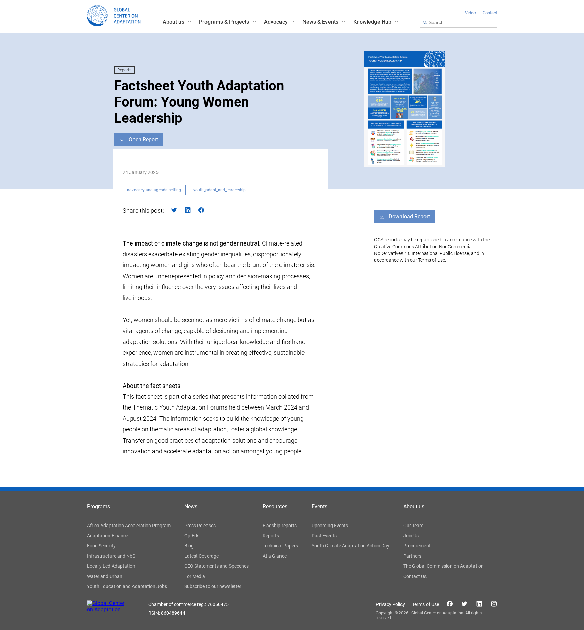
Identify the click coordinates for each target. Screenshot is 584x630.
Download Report (409, 216)
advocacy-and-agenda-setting (154, 190)
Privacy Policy (390, 604)
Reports (124, 70)
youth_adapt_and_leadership (219, 190)
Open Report (143, 139)
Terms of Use (425, 604)
